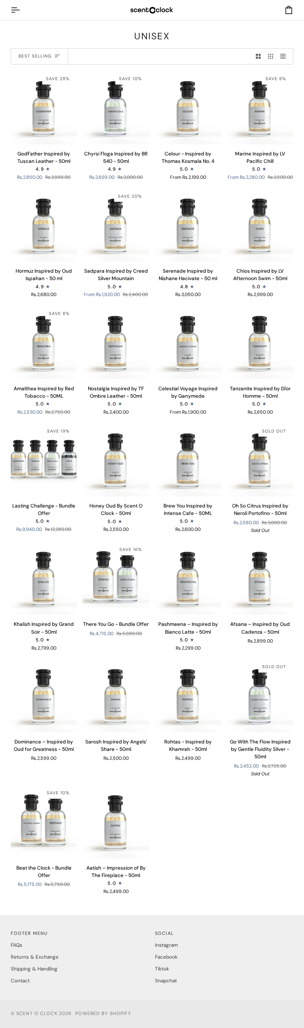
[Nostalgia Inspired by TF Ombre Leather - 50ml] (116, 342)
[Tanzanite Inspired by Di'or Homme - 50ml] (260, 342)
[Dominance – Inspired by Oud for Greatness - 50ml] (44, 695)
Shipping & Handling (34, 969)
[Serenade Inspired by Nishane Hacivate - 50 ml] (188, 225)
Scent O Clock (36, 1013)
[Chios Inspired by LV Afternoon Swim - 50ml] (260, 225)
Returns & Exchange (35, 957)
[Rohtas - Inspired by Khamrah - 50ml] (188, 695)
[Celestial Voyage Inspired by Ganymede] (188, 342)
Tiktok (162, 969)
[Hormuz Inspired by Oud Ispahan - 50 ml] (44, 225)
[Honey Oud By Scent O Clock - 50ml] (116, 459)
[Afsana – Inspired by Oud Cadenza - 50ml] (260, 578)
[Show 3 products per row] (270, 57)
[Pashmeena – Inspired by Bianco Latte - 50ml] (188, 578)
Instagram (166, 945)
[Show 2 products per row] (258, 57)
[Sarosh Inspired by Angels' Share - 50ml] (116, 695)
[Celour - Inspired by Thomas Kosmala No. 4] (188, 107)
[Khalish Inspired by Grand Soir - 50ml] (44, 578)
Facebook (166, 957)
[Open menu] (22, 10)
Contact (20, 981)
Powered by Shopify (103, 1013)
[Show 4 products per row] (285, 57)
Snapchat (166, 981)
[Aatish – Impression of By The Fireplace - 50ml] (116, 821)
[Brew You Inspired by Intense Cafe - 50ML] (188, 459)
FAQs (16, 945)
